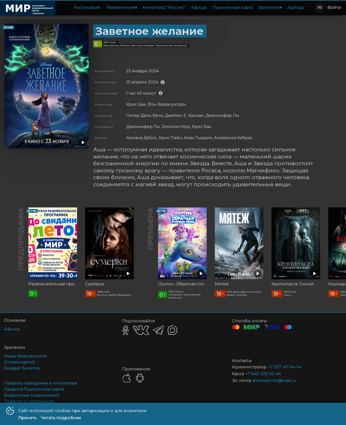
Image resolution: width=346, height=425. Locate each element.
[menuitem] (87, 7)
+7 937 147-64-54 (284, 367)
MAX (172, 330)
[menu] (183, 7)
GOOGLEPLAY (139, 377)
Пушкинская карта (233, 7)
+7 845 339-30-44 (263, 373)
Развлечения (120, 7)
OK (125, 330)
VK (141, 330)
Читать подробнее (61, 417)
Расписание (87, 7)
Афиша (198, 7)
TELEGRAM (158, 330)
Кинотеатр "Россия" (164, 7)
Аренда (295, 7)
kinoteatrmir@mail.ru (274, 380)
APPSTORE (126, 377)
